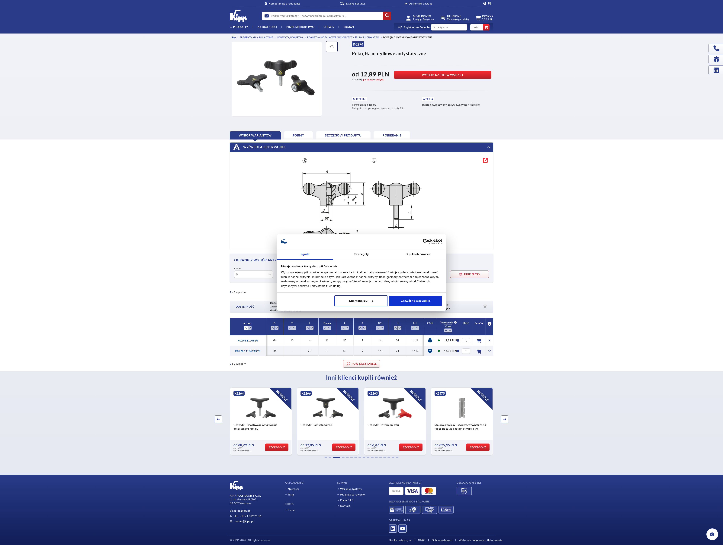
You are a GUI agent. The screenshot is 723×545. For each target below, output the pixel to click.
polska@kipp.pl (244, 521)
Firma (291, 509)
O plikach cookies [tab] (418, 253)
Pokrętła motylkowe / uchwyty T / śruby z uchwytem (343, 37)
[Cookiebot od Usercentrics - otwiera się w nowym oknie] (425, 241)
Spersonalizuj (358, 300)
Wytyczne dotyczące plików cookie (480, 540)
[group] (261, 421)
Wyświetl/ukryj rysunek (264, 147)
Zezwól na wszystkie (415, 300)
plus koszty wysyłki (373, 79)
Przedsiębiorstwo (300, 27)
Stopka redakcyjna (400, 540)
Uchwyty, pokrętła (290, 37)
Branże (349, 27)
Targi (291, 494)
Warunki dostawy (351, 488)
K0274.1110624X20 (247, 351)
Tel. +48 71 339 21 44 (247, 516)
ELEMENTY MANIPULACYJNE (256, 37)
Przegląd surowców (352, 494)
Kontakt (345, 505)
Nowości (293, 488)
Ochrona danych (442, 540)
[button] (326, 457)
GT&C (421, 540)
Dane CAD (347, 500)
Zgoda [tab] (305, 253)
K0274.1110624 (248, 340)
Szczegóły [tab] (361, 253)
